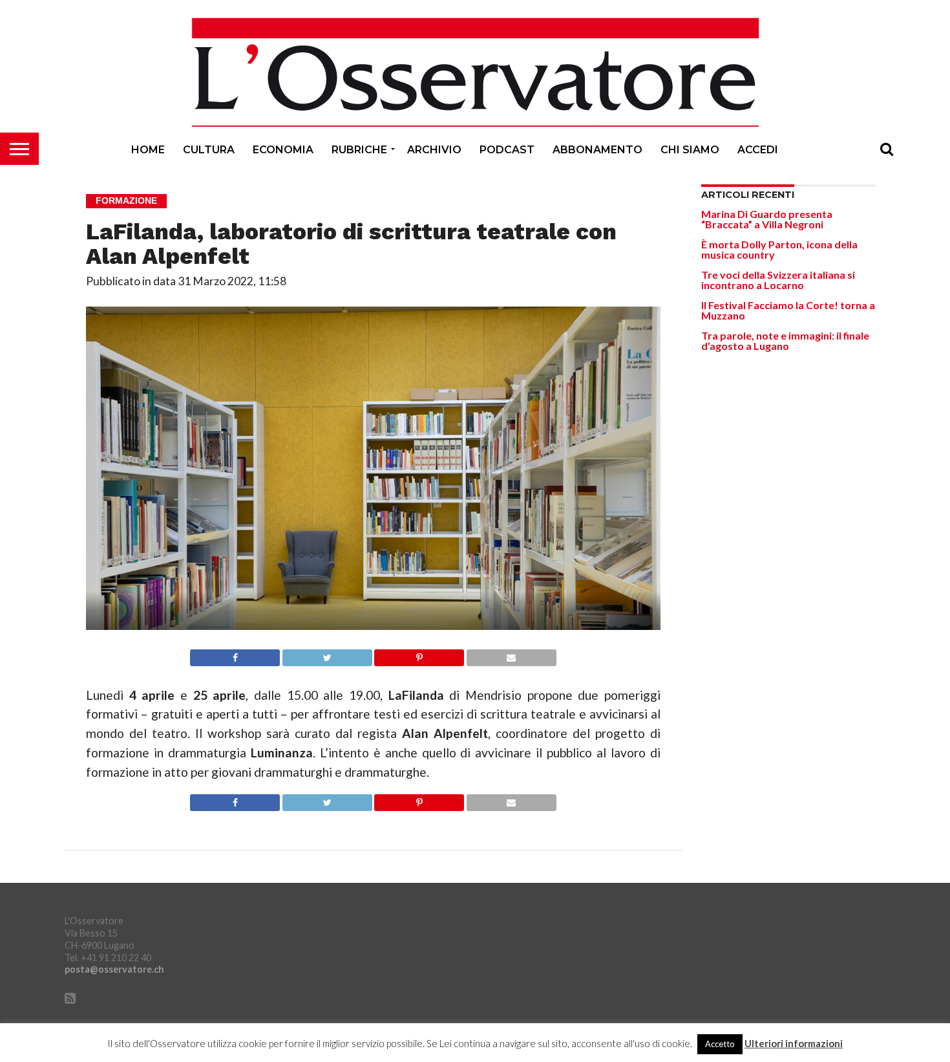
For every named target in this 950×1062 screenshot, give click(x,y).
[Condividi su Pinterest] (419, 654)
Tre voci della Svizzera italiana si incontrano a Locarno (778, 279)
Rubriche (359, 150)
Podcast (507, 150)
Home (148, 150)
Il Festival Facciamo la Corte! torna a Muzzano (788, 310)
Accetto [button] (720, 1044)
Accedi (757, 150)
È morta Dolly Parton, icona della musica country (779, 249)
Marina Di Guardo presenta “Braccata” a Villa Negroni (766, 219)
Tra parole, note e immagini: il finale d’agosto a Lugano (785, 340)
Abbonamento (597, 150)
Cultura (209, 150)
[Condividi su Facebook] (235, 654)
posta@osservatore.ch (114, 969)
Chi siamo (689, 150)
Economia (283, 150)
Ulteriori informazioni (793, 1043)
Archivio (434, 150)
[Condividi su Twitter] (327, 654)
